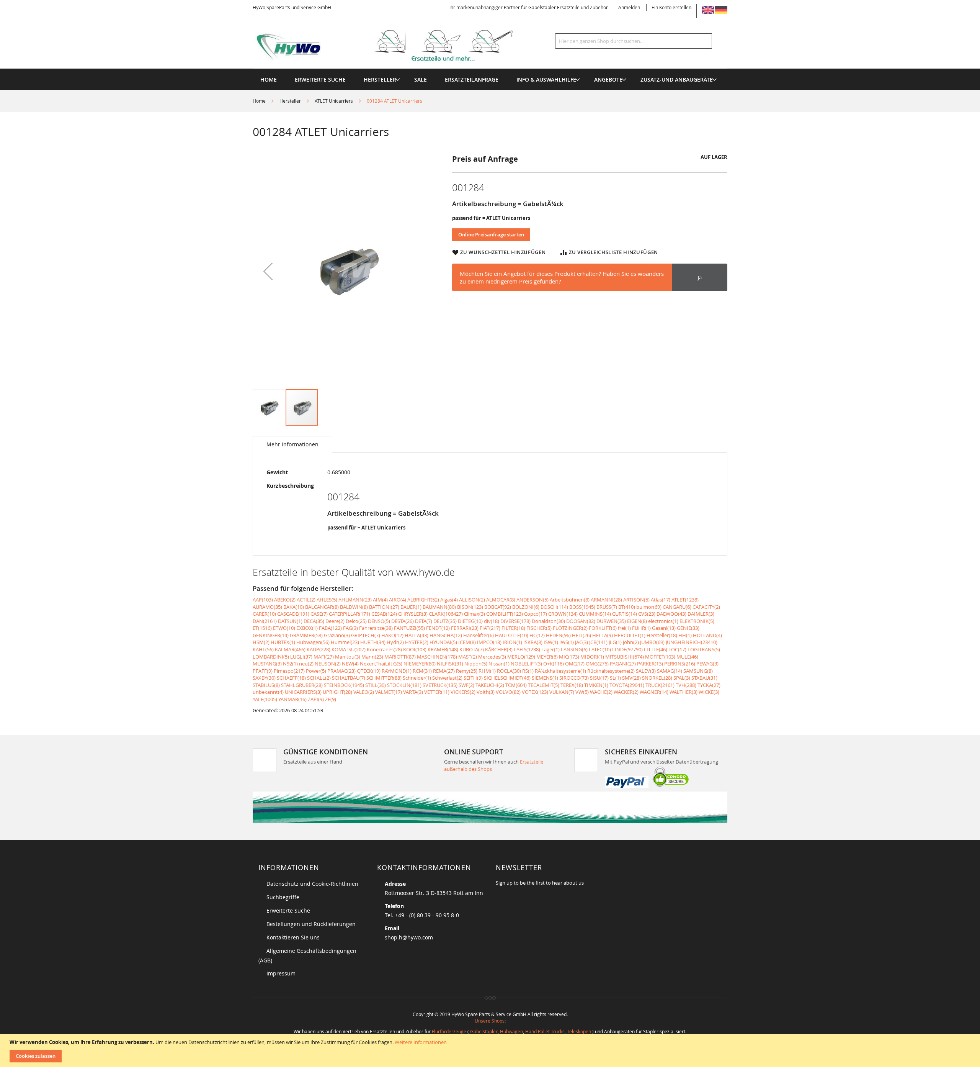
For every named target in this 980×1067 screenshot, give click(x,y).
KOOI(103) (414, 649)
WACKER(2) (626, 691)
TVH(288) (686, 685)
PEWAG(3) (707, 663)
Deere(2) (335, 621)
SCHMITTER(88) (384, 677)
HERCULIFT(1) (629, 635)
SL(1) (615, 677)
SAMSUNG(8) (698, 670)
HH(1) (685, 635)
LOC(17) (677, 649)
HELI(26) (581, 635)
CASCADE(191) (293, 613)
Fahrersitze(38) (376, 627)
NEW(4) (350, 663)
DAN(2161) (265, 621)
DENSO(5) (379, 621)
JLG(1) (615, 642)
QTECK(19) (369, 670)
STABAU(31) (704, 677)
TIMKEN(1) (596, 685)
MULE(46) (687, 656)
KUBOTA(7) (471, 649)
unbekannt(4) (268, 691)
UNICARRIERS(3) (303, 691)
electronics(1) (663, 621)
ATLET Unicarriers (334, 101)
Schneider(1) (417, 677)
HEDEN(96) (558, 635)
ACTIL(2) (306, 599)
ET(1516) (262, 627)
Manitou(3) (347, 656)
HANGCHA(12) (446, 635)
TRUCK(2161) (660, 685)
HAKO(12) (392, 635)
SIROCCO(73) (574, 677)
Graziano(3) (337, 635)
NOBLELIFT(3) (526, 663)
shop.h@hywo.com (409, 937)
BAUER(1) (410, 606)
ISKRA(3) (532, 642)
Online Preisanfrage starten (491, 234)
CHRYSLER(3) (413, 613)
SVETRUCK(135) (440, 685)
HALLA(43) (416, 635)
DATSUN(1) (290, 621)
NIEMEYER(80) (419, 663)
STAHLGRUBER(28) (302, 685)
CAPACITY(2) (706, 606)
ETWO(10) (284, 627)
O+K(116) (553, 663)
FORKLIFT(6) (603, 627)
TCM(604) (516, 685)
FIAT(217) (490, 627)
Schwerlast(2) (447, 677)
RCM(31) (422, 670)
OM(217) (575, 663)
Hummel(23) (345, 642)
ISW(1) (551, 642)
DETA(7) (423, 621)
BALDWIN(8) (354, 606)
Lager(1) (550, 649)
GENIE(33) (688, 627)
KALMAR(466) (290, 649)
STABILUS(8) (266, 685)
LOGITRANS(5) (704, 649)
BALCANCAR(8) (322, 606)
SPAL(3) (681, 677)
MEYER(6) (547, 656)
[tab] (292, 444)
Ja (700, 277)
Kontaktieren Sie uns (293, 937)
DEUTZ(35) (445, 621)
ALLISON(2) (472, 599)
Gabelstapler (484, 1031)
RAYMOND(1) (397, 670)
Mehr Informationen (292, 444)
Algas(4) (449, 599)
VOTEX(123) (535, 691)
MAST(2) (467, 656)
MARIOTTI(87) (400, 656)
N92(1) (290, 663)
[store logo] (395, 45)
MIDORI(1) (592, 656)
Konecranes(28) (384, 649)
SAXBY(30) (264, 677)
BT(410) (626, 606)
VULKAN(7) (561, 691)
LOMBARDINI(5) (271, 656)
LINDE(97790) (627, 649)
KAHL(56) (263, 649)
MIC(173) (569, 656)
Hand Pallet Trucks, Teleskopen (558, 1031)
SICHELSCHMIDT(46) (507, 677)
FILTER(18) (513, 627)
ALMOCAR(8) (500, 599)
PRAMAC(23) (341, 670)
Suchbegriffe (282, 897)
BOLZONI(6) (525, 606)
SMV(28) (631, 677)
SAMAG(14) (669, 670)
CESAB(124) (384, 613)
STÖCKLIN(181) (404, 685)
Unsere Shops (490, 1021)
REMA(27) (444, 670)
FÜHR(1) (641, 627)
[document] (491, 1050)
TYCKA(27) (708, 685)
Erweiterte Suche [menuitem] (320, 79)
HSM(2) (261, 642)
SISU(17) (599, 677)
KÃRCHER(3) (499, 649)
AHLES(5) (327, 599)
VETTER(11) (436, 691)
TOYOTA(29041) (626, 685)
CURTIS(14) (624, 613)
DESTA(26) (402, 621)
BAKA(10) (293, 606)
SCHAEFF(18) (291, 677)
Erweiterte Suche (288, 910)
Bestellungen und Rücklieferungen (311, 924)
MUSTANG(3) (267, 663)
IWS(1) (566, 642)
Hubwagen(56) (313, 642)
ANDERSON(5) (532, 599)
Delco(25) (356, 621)
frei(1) (624, 627)
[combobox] (633, 41)
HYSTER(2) (416, 642)
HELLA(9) (602, 635)
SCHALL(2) (319, 677)
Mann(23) (372, 656)
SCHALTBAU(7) (348, 677)
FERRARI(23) (465, 627)
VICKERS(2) (463, 691)
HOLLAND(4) (707, 635)
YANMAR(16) (292, 699)
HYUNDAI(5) (443, 642)
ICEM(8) (467, 642)
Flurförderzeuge (449, 1031)
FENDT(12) (438, 627)
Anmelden (629, 7)
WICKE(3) (709, 691)
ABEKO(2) (285, 599)
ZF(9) (330, 699)
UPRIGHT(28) (337, 691)
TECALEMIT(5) (543, 685)
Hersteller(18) (662, 635)
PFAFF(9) (263, 670)
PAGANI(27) (623, 663)
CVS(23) (646, 613)
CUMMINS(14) (595, 613)
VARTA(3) (413, 691)
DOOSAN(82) (580, 621)
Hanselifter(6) (478, 635)
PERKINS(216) (679, 663)
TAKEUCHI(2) (489, 685)
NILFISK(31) (450, 663)
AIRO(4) (397, 599)
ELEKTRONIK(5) (696, 621)
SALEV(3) (646, 670)
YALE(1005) (265, 699)
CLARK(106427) (446, 613)
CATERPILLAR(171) (349, 613)
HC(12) (537, 635)
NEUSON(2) (328, 663)
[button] (268, 271)
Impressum (281, 973)
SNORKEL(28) (657, 677)
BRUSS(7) (606, 606)
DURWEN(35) (611, 621)
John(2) (631, 642)
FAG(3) (350, 627)
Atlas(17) (660, 599)
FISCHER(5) (539, 627)
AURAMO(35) (267, 606)
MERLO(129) (521, 656)
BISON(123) (470, 606)
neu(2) (306, 663)
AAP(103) (263, 599)
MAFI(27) (324, 656)
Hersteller (290, 101)
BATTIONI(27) (384, 606)
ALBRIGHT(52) (423, 599)
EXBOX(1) (307, 627)
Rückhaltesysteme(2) (611, 670)
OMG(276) (597, 663)
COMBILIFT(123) (504, 613)
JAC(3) (581, 642)
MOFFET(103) (660, 656)
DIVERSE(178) (515, 621)
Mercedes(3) (492, 656)
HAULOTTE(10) (511, 635)
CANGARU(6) (677, 606)
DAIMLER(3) (701, 613)
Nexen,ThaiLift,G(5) (381, 663)
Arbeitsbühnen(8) (570, 599)
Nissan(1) (499, 663)
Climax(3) (474, 613)
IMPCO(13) (489, 642)
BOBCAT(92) (497, 606)
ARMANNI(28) (606, 599)
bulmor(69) (649, 606)
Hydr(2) (395, 642)
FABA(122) (330, 627)
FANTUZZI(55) (409, 627)
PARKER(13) (650, 663)
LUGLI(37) (301, 656)
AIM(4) (380, 599)
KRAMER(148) (443, 649)
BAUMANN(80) (439, 606)
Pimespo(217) (289, 670)
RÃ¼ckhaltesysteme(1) (560, 670)
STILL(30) (375, 685)
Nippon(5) (475, 663)
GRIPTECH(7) (365, 635)
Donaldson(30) (548, 621)
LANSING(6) (574, 649)
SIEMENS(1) (545, 677)
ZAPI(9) (316, 699)
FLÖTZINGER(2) (570, 627)
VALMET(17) (388, 691)
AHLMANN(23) (355, 599)
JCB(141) (598, 642)
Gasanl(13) (664, 627)
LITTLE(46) (655, 649)
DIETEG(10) (470, 621)
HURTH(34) (372, 642)
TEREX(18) (571, 685)
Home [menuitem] (268, 79)
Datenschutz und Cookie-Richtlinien (312, 883)
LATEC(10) (600, 649)
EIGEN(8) (637, 621)
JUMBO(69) (652, 642)
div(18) (491, 621)
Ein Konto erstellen (671, 7)
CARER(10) (264, 613)
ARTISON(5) (636, 599)
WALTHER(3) (683, 691)
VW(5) (582, 691)
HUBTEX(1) (283, 642)
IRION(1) (512, 642)
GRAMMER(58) (306, 635)
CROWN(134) (563, 613)
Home (259, 101)
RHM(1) (487, 670)
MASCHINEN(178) (437, 656)
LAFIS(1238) (527, 649)
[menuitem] (380, 79)
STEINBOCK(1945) (344, 685)
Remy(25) (466, 670)
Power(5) (316, 670)
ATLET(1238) (685, 599)
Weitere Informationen (421, 1042)
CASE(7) (319, 613)
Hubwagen (511, 1031)
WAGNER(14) (654, 691)
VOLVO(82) (508, 691)
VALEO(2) (363, 691)
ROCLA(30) (509, 670)
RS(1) (528, 670)
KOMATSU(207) (349, 649)
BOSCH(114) (554, 606)
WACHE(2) (601, 691)
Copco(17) (535, 613)
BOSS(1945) (582, 606)
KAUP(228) (318, 649)
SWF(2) (466, 685)
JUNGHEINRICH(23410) (691, 642)
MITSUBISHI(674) (624, 656)
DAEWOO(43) (671, 613)
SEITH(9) (473, 677)
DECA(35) (314, 621)
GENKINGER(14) (271, 635)
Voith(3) (486, 691)
